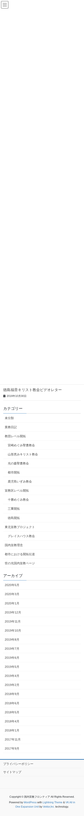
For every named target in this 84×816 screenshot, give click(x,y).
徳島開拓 (14, 518)
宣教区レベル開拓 (17, 490)
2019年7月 (12, 648)
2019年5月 (12, 666)
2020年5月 (12, 585)
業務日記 (11, 427)
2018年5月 (12, 712)
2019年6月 (12, 657)
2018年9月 (12, 694)
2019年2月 (12, 685)
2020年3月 (12, 594)
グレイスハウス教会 (21, 536)
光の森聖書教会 (18, 463)
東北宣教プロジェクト (20, 527)
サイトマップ (12, 772)
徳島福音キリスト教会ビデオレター (32, 390)
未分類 (9, 418)
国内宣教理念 (14, 545)
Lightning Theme (52, 802)
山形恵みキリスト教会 (23, 454)
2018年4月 (12, 721)
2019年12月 (13, 612)
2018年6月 (12, 703)
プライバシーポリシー (18, 764)
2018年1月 (12, 730)
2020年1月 (12, 603)
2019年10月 (13, 630)
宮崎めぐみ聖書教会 (21, 445)
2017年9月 (12, 748)
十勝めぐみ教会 (18, 499)
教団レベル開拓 (15, 436)
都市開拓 (14, 472)
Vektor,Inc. (49, 806)
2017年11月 (13, 739)
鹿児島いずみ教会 (20, 481)
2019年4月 (12, 676)
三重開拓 (14, 508)
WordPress (30, 802)
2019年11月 (13, 621)
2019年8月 (12, 639)
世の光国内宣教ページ (20, 563)
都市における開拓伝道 (20, 554)
